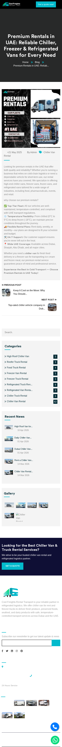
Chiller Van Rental (16, 401)
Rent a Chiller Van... (23, 460)
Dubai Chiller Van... (23, 449)
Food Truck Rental (16, 367)
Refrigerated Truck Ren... (19, 384)
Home (25, 62)
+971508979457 (40, 675)
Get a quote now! (46, 4)
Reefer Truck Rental (17, 362)
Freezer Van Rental (17, 373)
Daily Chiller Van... (23, 437)
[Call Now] (54, 726)
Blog (37, 62)
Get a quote (12, 566)
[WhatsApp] (55, 740)
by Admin (32, 152)
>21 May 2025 (14, 152)
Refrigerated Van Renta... (20, 390)
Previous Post (12, 285)
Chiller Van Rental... (23, 471)
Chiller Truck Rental (17, 396)
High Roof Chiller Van (18, 356)
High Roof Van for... (23, 426)
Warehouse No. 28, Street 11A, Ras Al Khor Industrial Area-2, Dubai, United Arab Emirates (17, 671)
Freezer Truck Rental (17, 379)
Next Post (48, 300)
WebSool (38, 741)
